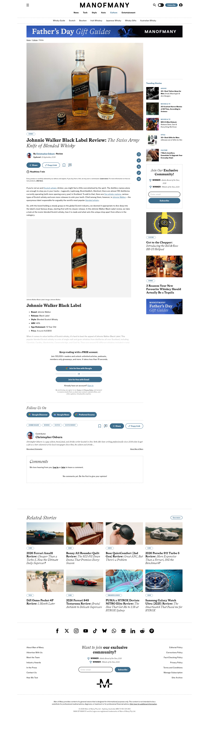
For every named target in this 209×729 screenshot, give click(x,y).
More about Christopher (34, 449)
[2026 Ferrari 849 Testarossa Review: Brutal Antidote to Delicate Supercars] (84, 581)
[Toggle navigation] (28, 5)
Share (34, 165)
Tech (85, 12)
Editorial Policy (176, 647)
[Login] (181, 5)
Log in (56, 467)
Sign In (90, 385)
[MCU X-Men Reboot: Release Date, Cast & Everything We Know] (152, 124)
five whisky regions (112, 194)
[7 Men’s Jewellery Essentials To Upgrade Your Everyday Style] (152, 155)
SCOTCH (57, 425)
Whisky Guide (59, 20)
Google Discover (39, 414)
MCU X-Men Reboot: (169, 124)
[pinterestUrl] (151, 631)
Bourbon (83, 20)
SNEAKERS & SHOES (114, 595)
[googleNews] (123, 631)
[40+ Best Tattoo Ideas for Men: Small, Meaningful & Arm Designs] (152, 93)
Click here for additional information (143, 704)
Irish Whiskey (96, 20)
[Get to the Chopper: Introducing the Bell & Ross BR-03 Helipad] (164, 223)
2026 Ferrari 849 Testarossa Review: (84, 604)
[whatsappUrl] (114, 631)
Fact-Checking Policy (173, 657)
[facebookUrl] (57, 631)
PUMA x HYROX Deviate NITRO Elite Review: (122, 605)
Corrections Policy (174, 652)
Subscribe (171, 5)
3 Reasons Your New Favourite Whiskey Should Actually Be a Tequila (163, 289)
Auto (103, 12)
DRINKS (31, 134)
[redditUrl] (142, 631)
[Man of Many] (104, 683)
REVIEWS (47, 425)
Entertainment (128, 12)
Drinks (41, 40)
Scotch (72, 20)
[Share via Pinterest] (140, 122)
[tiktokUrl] (95, 631)
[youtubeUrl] (85, 631)
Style (94, 12)
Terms (79, 390)
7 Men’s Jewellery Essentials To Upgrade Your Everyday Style (171, 155)
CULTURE (164, 150)
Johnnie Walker (119, 197)
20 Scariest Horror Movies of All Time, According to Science (171, 109)
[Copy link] (140, 127)
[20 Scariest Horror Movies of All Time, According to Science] (152, 108)
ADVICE (163, 88)
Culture (113, 12)
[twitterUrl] (66, 631)
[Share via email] (139, 179)
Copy (52, 165)
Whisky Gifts (130, 20)
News (76, 12)
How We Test (32, 677)
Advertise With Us (34, 652)
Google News (63, 414)
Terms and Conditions (173, 667)
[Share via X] (140, 117)
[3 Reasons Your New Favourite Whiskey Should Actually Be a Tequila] (164, 266)
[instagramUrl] (76, 631)
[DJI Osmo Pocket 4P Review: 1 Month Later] (45, 581)
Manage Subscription (173, 672)
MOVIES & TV (165, 104)
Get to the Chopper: (162, 246)
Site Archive (177, 677)
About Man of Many (136, 449)
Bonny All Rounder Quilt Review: (83, 558)
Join (63, 467)
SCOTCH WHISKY (70, 425)
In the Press (31, 667)
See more (176, 518)
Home (28, 40)
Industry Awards (33, 662)
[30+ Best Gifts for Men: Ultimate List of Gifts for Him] (152, 139)
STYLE (163, 135)
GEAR (70, 548)
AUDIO (110, 548)
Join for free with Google (80, 368)
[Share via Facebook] (140, 111)
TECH (30, 595)
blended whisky (92, 200)
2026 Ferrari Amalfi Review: (42, 558)
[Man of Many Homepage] (104, 5)
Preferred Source (87, 414)
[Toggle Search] (155, 5)
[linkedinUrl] (133, 631)
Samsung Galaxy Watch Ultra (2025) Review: (163, 605)
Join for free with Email (78, 379)
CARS (30, 548)
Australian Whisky (148, 20)
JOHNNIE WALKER (34, 425)
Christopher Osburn (45, 153)
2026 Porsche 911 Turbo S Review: (162, 558)
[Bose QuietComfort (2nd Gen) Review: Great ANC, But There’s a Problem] (124, 533)
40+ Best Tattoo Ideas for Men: (171, 93)
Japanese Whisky (113, 20)
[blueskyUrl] (104, 631)
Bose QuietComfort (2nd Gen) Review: (124, 556)
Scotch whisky (50, 188)
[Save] (64, 165)
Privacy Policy (88, 390)
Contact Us (31, 672)
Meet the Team (33, 657)
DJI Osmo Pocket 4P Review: (40, 602)
